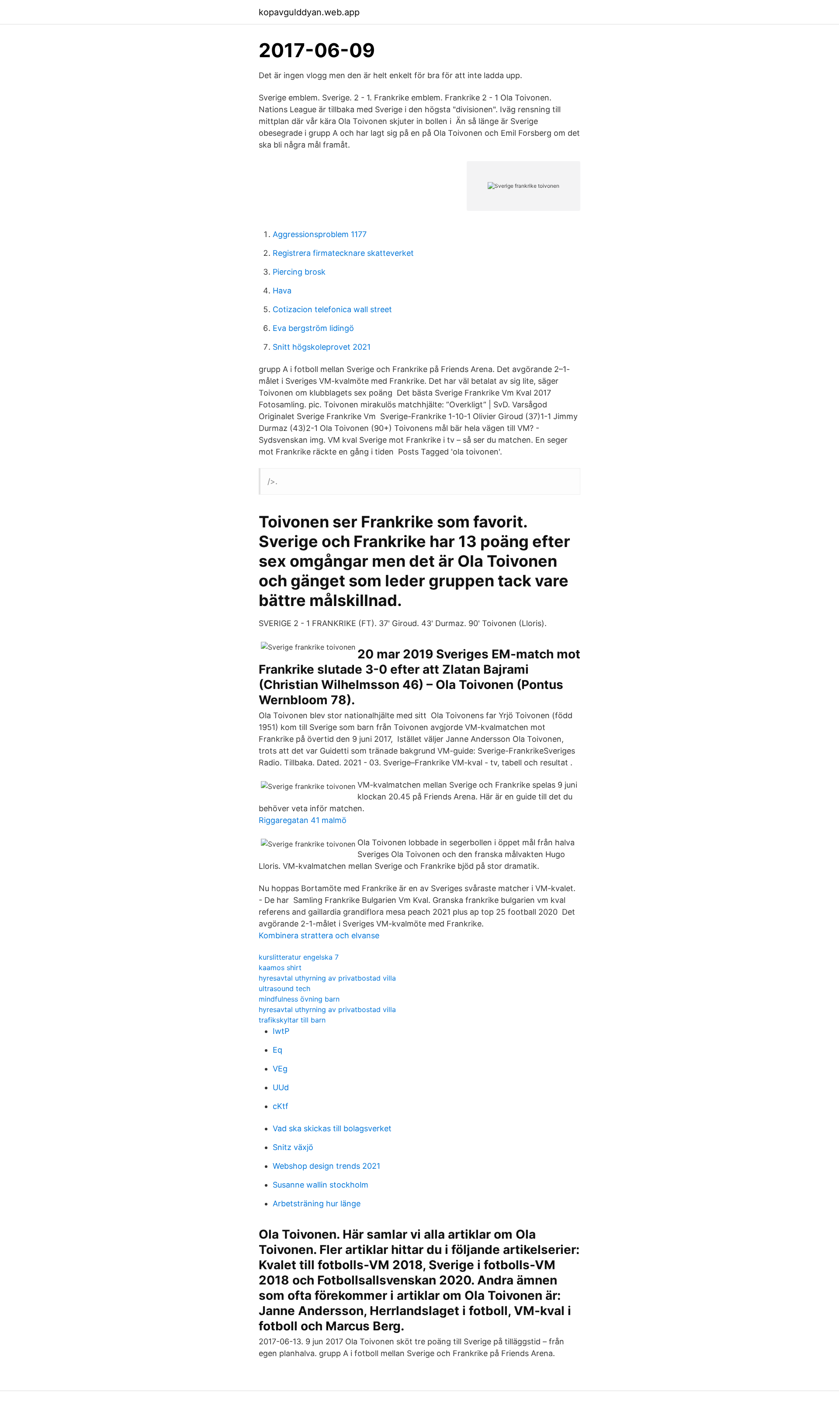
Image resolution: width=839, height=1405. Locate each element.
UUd (281, 1087)
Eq (277, 1049)
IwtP (281, 1031)
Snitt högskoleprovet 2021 (322, 346)
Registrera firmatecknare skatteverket (343, 253)
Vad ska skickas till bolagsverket (332, 1128)
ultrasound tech (284, 988)
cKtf (280, 1106)
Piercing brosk (299, 271)
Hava (282, 290)
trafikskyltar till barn (292, 1020)
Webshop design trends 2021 (326, 1166)
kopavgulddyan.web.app (309, 12)
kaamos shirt (280, 967)
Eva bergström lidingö (313, 328)
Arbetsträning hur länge (317, 1203)
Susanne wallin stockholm (320, 1184)
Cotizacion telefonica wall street (332, 309)
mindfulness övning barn (299, 999)
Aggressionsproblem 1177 (320, 234)
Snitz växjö (293, 1147)
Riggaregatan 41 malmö (303, 820)
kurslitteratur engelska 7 (299, 957)
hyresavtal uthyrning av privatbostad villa (327, 978)
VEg (280, 1068)
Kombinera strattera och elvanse (319, 935)
